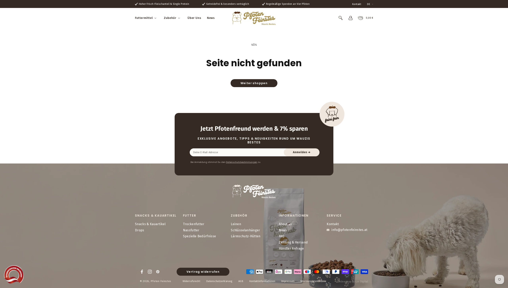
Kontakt (356, 4)
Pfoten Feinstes (161, 281)
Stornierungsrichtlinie (313, 281)
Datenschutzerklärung (219, 281)
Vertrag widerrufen (203, 272)
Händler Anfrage (291, 248)
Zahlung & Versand (293, 242)
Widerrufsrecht (191, 281)
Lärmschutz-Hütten (245, 236)
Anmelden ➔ (302, 152)
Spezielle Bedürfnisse (199, 236)
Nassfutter (191, 230)
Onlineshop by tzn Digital (353, 281)
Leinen (236, 224)
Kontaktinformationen (262, 281)
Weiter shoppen (254, 83)
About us (285, 224)
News (283, 230)
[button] (146, 18)
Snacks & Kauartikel (150, 224)
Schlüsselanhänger (245, 230)
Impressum (287, 281)
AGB (240, 281)
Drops (139, 230)
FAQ (281, 236)
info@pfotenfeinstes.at (349, 230)
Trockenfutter (193, 224)
